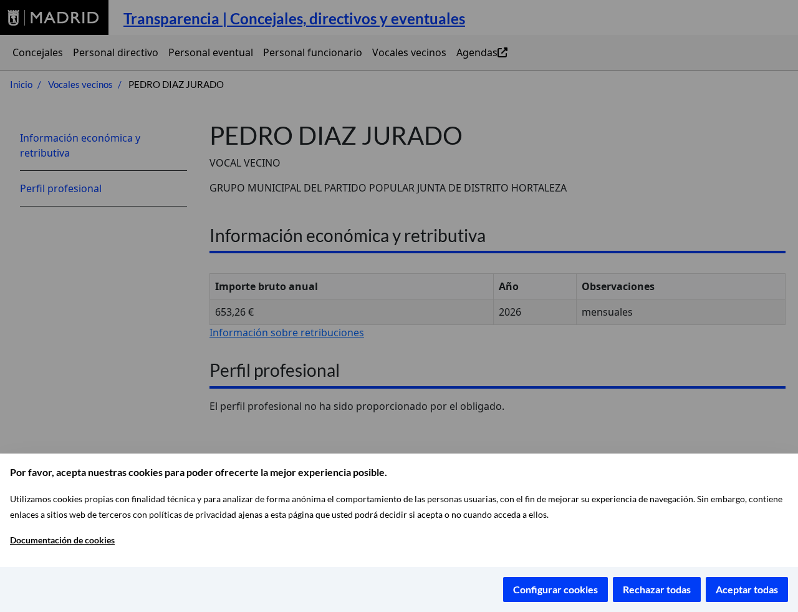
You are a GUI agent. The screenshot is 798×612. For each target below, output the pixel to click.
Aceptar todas (747, 589)
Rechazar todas (657, 589)
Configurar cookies (555, 589)
